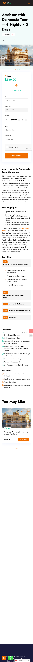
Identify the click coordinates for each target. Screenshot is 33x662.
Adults (8, 120)
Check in (7, 97)
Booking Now (16, 156)
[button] (15, 448)
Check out (8, 106)
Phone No (8, 136)
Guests (7, 115)
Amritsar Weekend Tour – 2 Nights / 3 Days (16, 433)
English (20, 660)
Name (6, 126)
